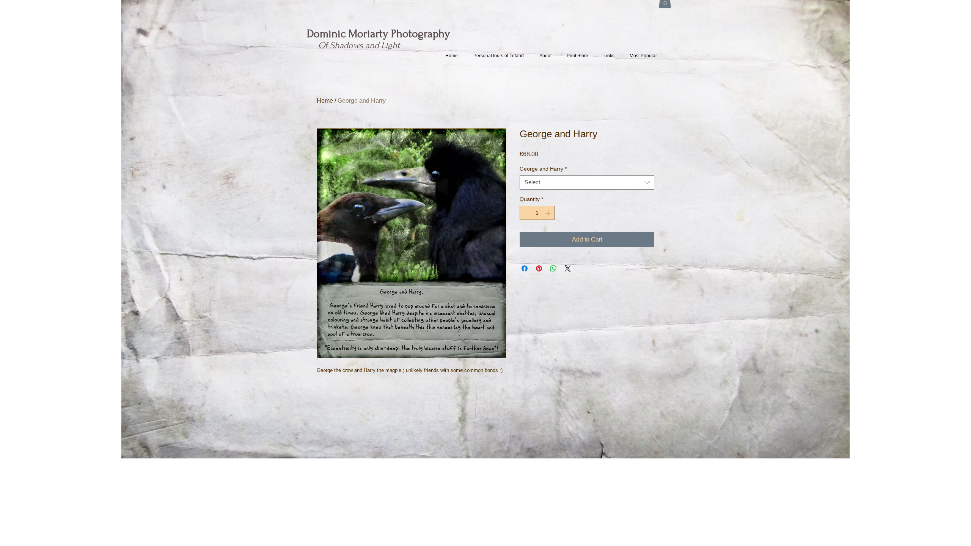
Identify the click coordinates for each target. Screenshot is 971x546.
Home (325, 100)
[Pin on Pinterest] (539, 268)
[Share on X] (567, 268)
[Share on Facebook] (524, 268)
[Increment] (548, 213)
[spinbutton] (537, 213)
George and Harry (543, 169)
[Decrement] (525, 213)
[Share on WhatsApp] (553, 268)
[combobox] (587, 182)
